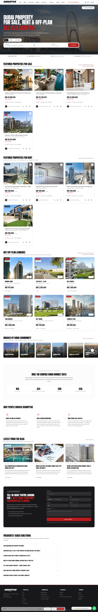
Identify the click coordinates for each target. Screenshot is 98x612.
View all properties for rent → (87, 158)
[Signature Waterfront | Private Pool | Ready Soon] (18, 80)
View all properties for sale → (87, 64)
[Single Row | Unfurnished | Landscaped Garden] (18, 216)
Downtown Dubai (45, 596)
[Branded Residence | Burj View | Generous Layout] (79, 80)
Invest (37, 2)
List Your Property (73, 2)
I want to (48, 502)
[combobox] (18, 45)
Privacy (39, 608)
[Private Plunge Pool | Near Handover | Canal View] (48, 80)
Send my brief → (69, 519)
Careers (80, 599)
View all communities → (89, 338)
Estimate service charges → (88, 66)
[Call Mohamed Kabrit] (23, 200)
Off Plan (31, 2)
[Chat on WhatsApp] (88, 2)
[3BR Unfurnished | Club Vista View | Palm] (48, 173)
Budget (74, 502)
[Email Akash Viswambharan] (29, 106)
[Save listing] (30, 71)
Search (74, 45)
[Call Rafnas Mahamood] (23, 242)
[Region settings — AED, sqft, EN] (85, 2)
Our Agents (81, 596)
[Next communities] (92, 350)
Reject (53, 608)
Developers (25, 603)
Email (70, 496)
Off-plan (17, 40)
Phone (48, 496)
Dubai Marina (44, 594)
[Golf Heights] (79, 268)
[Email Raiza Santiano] (60, 200)
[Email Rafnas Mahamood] (29, 242)
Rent (25, 2)
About (63, 2)
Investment (7, 463)
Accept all (60, 608)
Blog (58, 2)
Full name (49, 491)
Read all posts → (90, 439)
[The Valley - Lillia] (48, 268)
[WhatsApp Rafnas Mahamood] (26, 242)
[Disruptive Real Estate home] (9, 2)
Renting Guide (39, 463)
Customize (47, 608)
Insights (61, 592)
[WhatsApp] (26, 106)
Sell (23, 596)
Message (51, 508)
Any (34, 45)
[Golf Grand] (48, 306)
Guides (51, 2)
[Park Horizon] (18, 306)
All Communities (44, 599)
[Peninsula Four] (79, 306)
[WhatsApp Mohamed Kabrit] (26, 200)
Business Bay (44, 592)
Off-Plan (24, 599)
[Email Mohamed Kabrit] (29, 200)
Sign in (92, 2)
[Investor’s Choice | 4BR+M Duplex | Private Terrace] (18, 122)
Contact (80, 594)
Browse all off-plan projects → (86, 253)
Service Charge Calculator (65, 596)
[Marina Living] (18, 268)
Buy (21, 2)
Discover (43, 2)
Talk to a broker (88, 7)
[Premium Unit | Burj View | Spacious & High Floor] (79, 173)
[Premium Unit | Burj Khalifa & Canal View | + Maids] (18, 173)
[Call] (23, 106)
